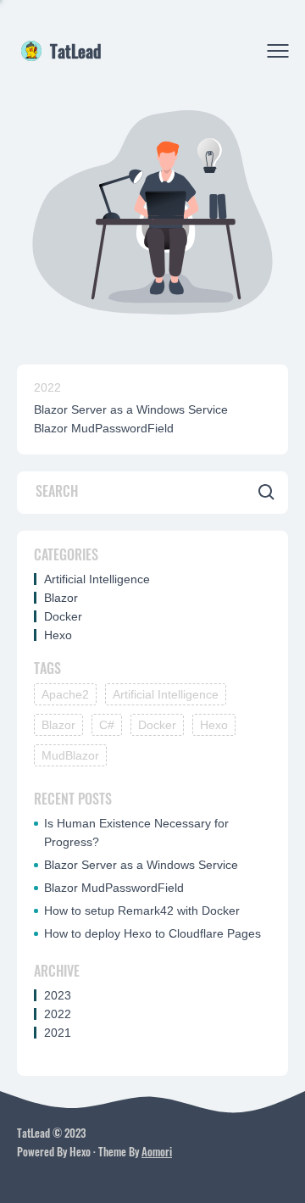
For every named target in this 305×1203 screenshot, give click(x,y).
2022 (47, 387)
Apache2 (65, 694)
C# (106, 725)
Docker (63, 616)
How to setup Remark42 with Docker (142, 910)
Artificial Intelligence (97, 579)
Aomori (156, 1151)
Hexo (58, 635)
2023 (57, 995)
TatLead (75, 51)
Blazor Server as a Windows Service (131, 409)
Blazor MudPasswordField (104, 428)
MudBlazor (70, 755)
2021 (57, 1032)
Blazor (61, 597)
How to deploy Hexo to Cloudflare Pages (152, 933)
